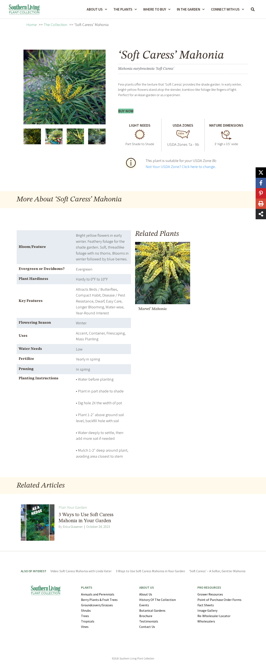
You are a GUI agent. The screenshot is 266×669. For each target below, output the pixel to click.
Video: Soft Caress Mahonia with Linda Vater (81, 571)
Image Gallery (207, 610)
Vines (85, 627)
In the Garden (188, 9)
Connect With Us (225, 9)
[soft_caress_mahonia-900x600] (32, 136)
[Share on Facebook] (261, 183)
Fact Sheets (205, 605)
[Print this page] (261, 203)
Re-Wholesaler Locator (213, 616)
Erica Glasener (73, 526)
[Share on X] (261, 172)
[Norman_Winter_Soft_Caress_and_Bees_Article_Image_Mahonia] (75, 136)
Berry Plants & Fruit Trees (99, 600)
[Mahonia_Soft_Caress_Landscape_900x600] (97, 136)
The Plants (122, 9)
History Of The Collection (157, 600)
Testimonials (148, 621)
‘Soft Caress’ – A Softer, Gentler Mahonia (217, 571)
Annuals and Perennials (97, 594)
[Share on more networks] (261, 214)
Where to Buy (154, 9)
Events (144, 605)
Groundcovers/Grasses (97, 605)
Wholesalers (206, 621)
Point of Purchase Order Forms (219, 600)
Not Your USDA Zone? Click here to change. (181, 166)
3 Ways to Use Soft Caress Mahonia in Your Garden (150, 571)
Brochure (145, 616)
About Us (95, 9)
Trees (85, 616)
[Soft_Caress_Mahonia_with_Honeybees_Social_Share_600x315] (54, 136)
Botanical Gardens (152, 610)
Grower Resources (210, 594)
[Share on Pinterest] (261, 193)
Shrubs (86, 610)
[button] (252, 9)
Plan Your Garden (73, 507)
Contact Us (147, 627)
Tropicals (87, 621)
